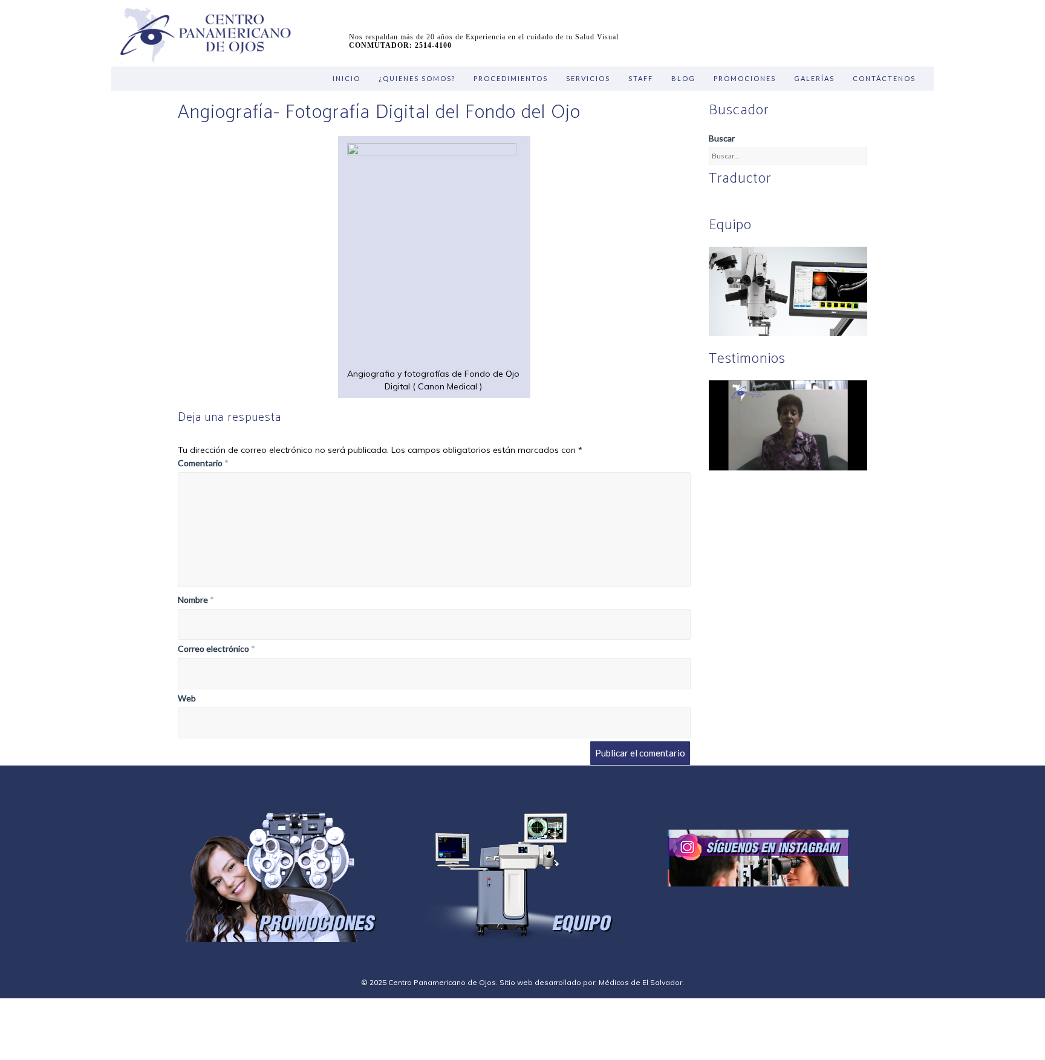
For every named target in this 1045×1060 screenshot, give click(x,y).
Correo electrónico (216, 648)
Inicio (346, 78)
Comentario (203, 463)
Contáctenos (884, 78)
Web (187, 698)
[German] (744, 205)
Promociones (745, 78)
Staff (640, 78)
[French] (759, 205)
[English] (715, 205)
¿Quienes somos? (417, 78)
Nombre (196, 599)
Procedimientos (511, 78)
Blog (683, 78)
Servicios (588, 78)
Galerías (814, 78)
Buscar (722, 138)
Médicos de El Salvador (640, 982)
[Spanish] (730, 205)
